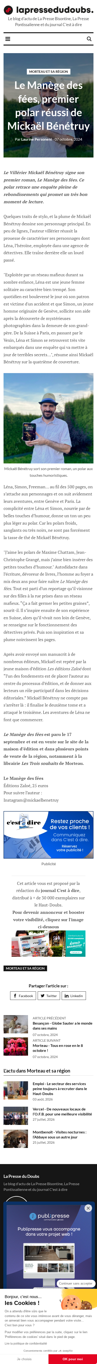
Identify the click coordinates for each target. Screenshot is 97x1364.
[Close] (88, 1208)
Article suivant (47, 1040)
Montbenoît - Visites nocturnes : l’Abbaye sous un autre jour (59, 1134)
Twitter (51, 996)
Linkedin (76, 996)
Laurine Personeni (33, 139)
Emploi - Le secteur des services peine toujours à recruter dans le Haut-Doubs (60, 1088)
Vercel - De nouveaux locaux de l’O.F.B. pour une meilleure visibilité (62, 1111)
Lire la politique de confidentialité (26, 1343)
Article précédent (49, 1018)
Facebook (26, 996)
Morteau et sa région (48, 71)
